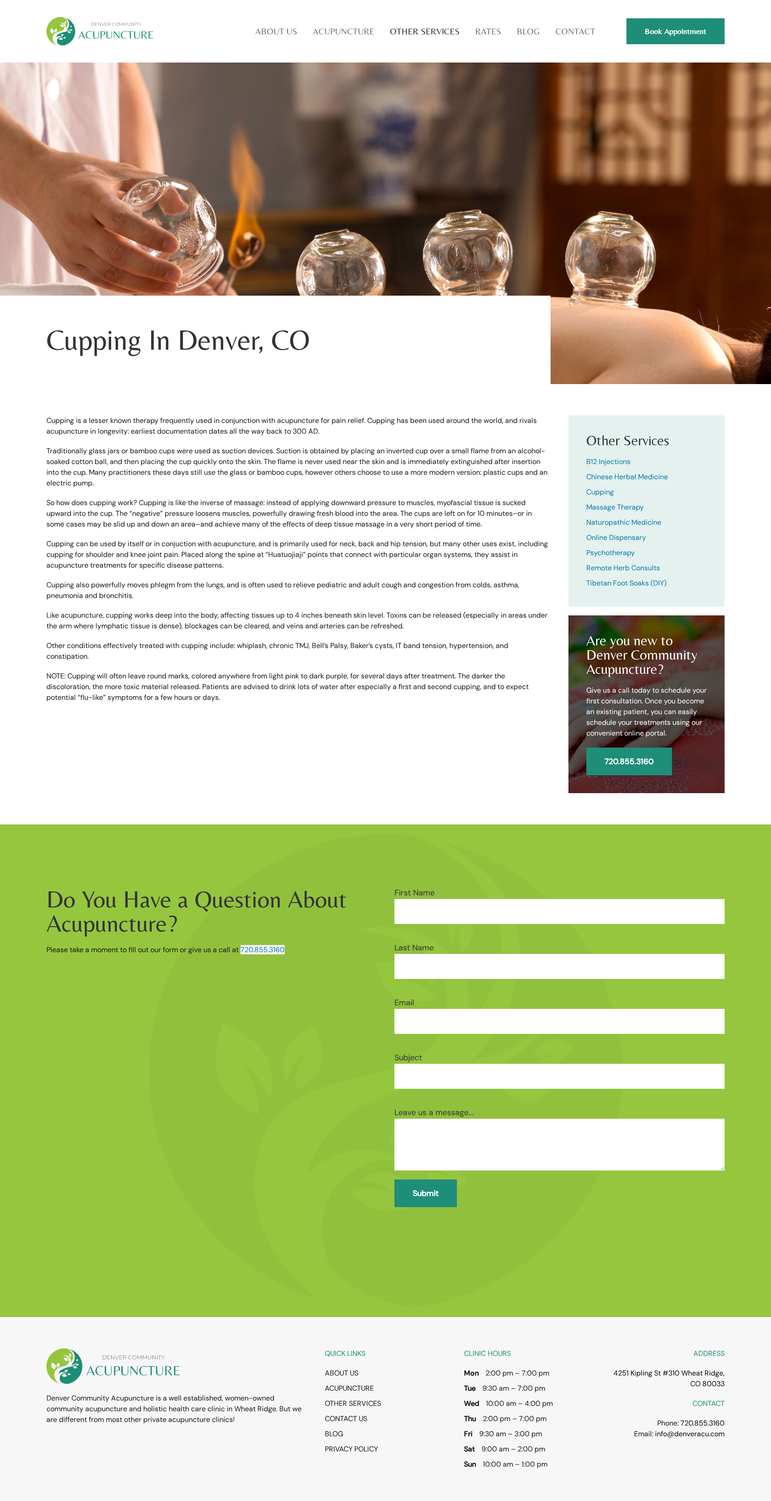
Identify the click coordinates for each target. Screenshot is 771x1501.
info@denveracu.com (690, 1433)
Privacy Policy (351, 1449)
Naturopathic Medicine (623, 522)
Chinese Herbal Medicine (627, 476)
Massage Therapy (615, 507)
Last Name (414, 947)
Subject (408, 1057)
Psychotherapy (610, 552)
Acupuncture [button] (343, 31)
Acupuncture (349, 1388)
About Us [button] (276, 31)
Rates (488, 31)
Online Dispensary (616, 537)
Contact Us (346, 1418)
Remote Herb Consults (623, 568)
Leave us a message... (434, 1112)
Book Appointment (675, 31)
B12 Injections (608, 461)
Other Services (353, 1403)
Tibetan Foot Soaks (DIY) (626, 583)
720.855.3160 (629, 761)
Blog (528, 31)
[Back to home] (99, 31)
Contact (575, 31)
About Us (341, 1373)
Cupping (600, 492)
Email (404, 1002)
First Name (414, 892)
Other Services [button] (425, 31)
